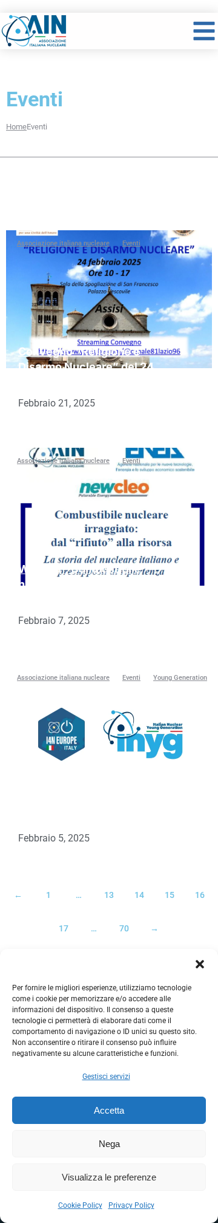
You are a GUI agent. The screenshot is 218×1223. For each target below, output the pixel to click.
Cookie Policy (80, 1205)
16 (200, 895)
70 (124, 928)
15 (169, 895)
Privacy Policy (131, 1205)
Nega (109, 1144)
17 (63, 928)
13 (109, 895)
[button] (200, 964)
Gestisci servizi (106, 1076)
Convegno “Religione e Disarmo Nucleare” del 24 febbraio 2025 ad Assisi (86, 366)
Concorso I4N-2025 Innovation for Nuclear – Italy (81, 801)
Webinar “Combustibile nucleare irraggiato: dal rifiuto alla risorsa (79, 584)
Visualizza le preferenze (109, 1177)
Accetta (109, 1110)
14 (139, 895)
